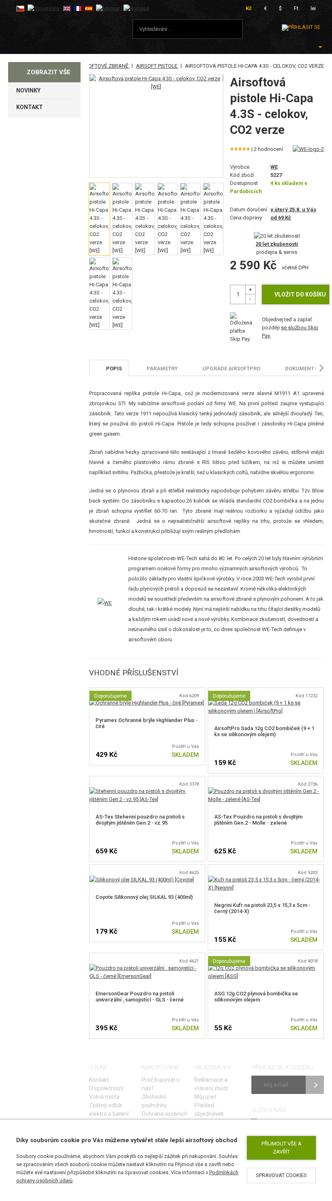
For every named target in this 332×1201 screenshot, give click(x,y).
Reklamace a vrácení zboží (211, 1083)
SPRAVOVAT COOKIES (281, 1175)
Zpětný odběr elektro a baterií (109, 1109)
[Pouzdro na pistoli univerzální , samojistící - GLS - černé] (147, 968)
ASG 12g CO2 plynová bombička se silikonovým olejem (256, 996)
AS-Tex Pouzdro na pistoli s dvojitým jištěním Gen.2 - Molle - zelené (258, 820)
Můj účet (205, 1097)
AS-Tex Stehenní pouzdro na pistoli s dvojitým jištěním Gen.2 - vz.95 (140, 820)
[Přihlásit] (301, 27)
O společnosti (106, 1088)
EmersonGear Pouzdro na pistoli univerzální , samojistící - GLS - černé (140, 996)
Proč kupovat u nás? (161, 1083)
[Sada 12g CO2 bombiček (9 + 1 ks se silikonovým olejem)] (265, 703)
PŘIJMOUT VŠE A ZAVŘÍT (282, 1148)
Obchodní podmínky (154, 1101)
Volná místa (104, 1097)
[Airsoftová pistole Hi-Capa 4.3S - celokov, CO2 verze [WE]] (156, 83)
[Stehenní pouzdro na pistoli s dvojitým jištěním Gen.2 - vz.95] (147, 791)
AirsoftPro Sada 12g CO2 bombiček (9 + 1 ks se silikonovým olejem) (264, 731)
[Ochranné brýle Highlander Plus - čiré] (146, 703)
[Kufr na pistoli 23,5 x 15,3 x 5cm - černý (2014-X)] (265, 880)
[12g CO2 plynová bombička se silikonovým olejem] (265, 968)
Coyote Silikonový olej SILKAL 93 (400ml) (144, 897)
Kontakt (99, 1079)
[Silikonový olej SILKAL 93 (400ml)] (141, 880)
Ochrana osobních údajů (165, 1118)
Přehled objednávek (209, 1109)
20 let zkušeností (276, 244)
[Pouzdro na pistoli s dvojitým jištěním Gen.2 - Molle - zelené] (265, 791)
